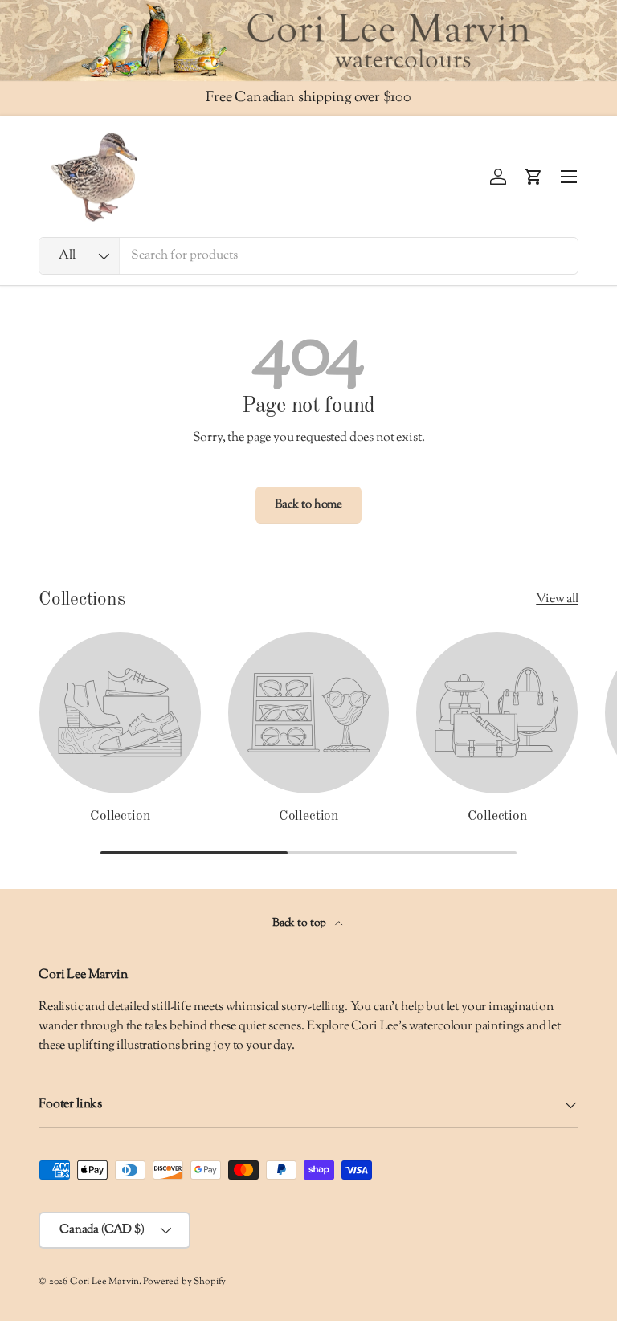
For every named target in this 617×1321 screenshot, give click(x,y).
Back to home (308, 504)
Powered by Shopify (184, 1281)
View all (557, 599)
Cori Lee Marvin (104, 1281)
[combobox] (308, 256)
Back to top (300, 923)
